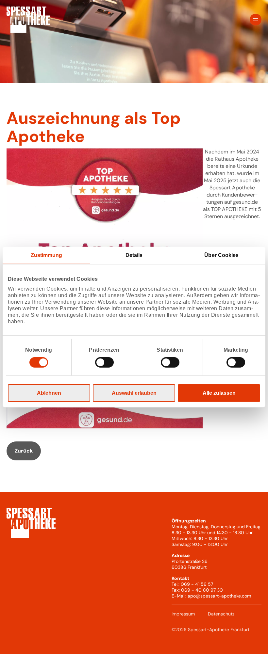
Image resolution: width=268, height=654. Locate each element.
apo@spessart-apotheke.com (219, 596)
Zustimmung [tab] (46, 255)
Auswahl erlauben (134, 393)
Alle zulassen (219, 393)
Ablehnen (49, 393)
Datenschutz (221, 614)
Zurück (24, 450)
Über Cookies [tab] (221, 255)
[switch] (104, 362)
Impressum (183, 614)
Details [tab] (134, 255)
